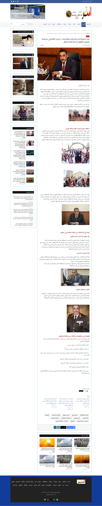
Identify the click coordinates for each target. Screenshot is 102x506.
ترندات (31, 485)
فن (49, 24)
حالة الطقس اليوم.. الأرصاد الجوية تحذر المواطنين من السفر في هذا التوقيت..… (82, 466)
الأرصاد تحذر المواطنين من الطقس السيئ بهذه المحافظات (82, 449)
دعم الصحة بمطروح (66, 418)
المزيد (45, 24)
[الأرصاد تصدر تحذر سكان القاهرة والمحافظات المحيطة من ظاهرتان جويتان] (47, 442)
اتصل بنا (41, 503)
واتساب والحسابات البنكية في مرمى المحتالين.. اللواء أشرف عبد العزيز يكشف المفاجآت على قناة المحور (19, 164)
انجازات (47, 415)
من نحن (45, 503)
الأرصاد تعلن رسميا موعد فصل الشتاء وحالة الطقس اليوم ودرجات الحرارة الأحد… (65, 449)
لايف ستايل (37, 485)
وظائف (25, 485)
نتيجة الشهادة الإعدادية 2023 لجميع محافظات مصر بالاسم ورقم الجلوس (49, 401)
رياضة (64, 24)
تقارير (12, 481)
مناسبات (15, 485)
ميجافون (48, 495)
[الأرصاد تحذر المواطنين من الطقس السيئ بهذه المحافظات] (81, 442)
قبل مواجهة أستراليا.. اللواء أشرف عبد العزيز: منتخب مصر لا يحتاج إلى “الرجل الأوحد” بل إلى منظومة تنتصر (19, 180)
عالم (74, 24)
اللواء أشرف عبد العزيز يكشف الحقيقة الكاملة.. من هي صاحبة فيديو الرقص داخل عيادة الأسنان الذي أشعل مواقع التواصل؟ (23, 116)
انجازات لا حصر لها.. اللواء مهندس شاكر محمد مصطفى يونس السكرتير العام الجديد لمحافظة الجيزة (65, 402)
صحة (66, 485)
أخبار (83, 24)
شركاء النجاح (30, 481)
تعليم (59, 485)
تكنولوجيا (48, 485)
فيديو (43, 485)
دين (63, 485)
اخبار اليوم (74, 415)
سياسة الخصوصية (58, 503)
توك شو (18, 481)
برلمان (53, 24)
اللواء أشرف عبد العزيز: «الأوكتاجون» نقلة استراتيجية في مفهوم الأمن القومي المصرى (19, 172)
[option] (23, 113)
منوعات (55, 485)
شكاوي (20, 485)
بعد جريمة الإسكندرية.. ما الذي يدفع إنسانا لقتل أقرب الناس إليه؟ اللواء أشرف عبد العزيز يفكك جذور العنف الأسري (19, 134)
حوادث (69, 24)
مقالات (23, 481)
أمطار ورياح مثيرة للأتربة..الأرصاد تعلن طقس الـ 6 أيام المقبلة (47, 465)
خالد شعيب (85, 418)
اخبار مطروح (66, 415)
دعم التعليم (76, 418)
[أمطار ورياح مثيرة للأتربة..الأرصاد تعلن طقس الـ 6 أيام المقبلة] (47, 459)
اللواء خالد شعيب (56, 415)
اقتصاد (78, 24)
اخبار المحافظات (84, 415)
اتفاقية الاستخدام (51, 503)
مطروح (72, 421)
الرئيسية (89, 24)
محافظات (59, 24)
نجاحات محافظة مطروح (62, 421)
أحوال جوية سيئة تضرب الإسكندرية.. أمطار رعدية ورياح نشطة (82, 401)
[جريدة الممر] (79, 12)
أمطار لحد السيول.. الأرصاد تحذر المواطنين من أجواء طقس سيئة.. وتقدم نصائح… (65, 466)
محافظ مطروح (54, 418)
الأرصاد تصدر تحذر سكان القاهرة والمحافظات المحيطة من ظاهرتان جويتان (48, 449)
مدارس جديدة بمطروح (82, 421)
